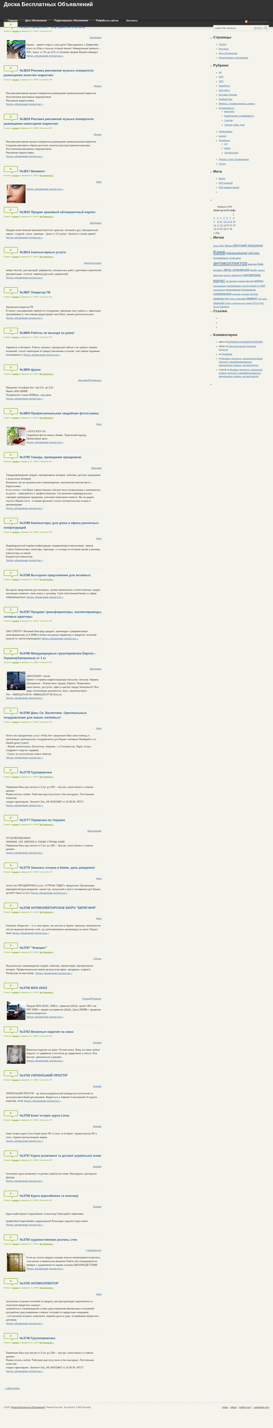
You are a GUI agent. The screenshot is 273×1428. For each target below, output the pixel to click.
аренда (252, 264)
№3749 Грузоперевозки (37, 1338)
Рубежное (96, 998)
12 (224, 221)
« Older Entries (12, 1388)
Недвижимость (226, 108)
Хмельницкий (94, 831)
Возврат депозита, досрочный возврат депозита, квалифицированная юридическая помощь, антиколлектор (241, 362)
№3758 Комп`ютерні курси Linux (44, 1115)
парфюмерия (222, 293)
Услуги (222, 44)
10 (218, 221)
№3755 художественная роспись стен (48, 1239)
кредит (219, 281)
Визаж (216, 246)
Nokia (227, 148)
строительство (238, 303)
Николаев (96, 468)
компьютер (237, 275)
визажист (218, 270)
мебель (259, 280)
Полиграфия (235, 258)
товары (248, 303)
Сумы (89, 1250)
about (233, 1407)
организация (219, 290)
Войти (222, 178)
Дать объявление (228, 53)
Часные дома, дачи (234, 125)
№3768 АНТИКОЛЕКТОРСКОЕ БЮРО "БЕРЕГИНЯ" (58, 908)
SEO (221, 81)
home (225, 1407)
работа (232, 299)
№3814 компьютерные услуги (43, 252)
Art (220, 72)
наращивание (219, 286)
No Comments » (47, 175)
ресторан (262, 299)
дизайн (253, 270)
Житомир (83, 380)
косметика (252, 275)
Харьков (97, 1042)
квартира (218, 275)
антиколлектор (230, 263)
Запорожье (95, 37)
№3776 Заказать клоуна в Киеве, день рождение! (57, 867)
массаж (250, 281)
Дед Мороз (226, 245)
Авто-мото (224, 90)
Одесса (97, 958)
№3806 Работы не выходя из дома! (47, 333)
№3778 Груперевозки (36, 772)
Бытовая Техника (228, 94)
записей (226, 183)
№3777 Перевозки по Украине (42, 820)
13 (227, 221)
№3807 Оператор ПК (35, 292)
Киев (98, 182)
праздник (236, 294)
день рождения (236, 270)
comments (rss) (261, 1407)
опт (263, 285)
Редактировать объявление (233, 57)
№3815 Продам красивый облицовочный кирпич (57, 212)
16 (215, 225)
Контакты (224, 49)
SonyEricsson (231, 152)
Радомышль (95, 380)
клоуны (227, 275)
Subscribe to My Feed (258, 21)
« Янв (217, 233)
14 (231, 221)
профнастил (221, 298)
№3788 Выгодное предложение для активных (55, 575)
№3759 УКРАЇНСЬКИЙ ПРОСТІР (43, 1075)
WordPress (224, 86)
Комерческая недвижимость (239, 116)
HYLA (256, 303)
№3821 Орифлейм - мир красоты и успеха (52, 27)
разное (15, 31)
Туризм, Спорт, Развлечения (234, 159)
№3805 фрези (30, 369)
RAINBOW (224, 307)
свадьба (218, 303)
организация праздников (240, 289)
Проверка (227, 354)
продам (254, 294)
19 (224, 225)
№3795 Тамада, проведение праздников (50, 457)
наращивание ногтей (238, 286)
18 (221, 225)
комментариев (229, 187)
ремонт (252, 298)
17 (218, 225)
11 (221, 221)
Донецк (97, 86)
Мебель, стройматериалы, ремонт (237, 103)
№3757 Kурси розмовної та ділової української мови (60, 1155)
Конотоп (96, 1250)
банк (260, 264)
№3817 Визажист (32, 171)
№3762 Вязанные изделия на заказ (46, 1032)
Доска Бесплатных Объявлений (48, 4)
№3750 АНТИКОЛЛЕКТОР (39, 1283)
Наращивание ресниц (242, 253)
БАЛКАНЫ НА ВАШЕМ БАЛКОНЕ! (245, 342)
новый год (254, 286)
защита (261, 270)
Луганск (86, 998)
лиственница (231, 281)
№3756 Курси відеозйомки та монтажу (49, 1196)
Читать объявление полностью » (44, 55)
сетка (227, 303)
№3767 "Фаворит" (33, 948)
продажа (245, 294)
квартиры (229, 111)
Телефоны (224, 140)
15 (234, 221)
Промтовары (225, 131)
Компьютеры (225, 99)
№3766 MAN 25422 (33, 988)
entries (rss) (245, 1407)
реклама (241, 298)
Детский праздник (248, 245)
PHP (221, 77)
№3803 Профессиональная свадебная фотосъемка (59, 413)
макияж (241, 281)
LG (225, 144)
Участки (228, 120)
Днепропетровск (92, 263)
